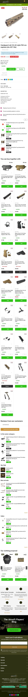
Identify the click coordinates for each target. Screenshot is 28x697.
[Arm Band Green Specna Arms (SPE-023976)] (3, 130)
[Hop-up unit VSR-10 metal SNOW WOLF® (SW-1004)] (3, 505)
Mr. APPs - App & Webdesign (15, 692)
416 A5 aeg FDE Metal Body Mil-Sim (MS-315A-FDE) (20, 177)
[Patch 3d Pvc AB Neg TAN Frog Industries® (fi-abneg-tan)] (3, 533)
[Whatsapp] (18, 695)
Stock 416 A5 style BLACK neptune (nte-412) (20, 263)
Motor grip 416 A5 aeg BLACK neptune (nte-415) (20, 234)
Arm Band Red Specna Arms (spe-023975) (15, 122)
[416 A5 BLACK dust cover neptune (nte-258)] (21, 339)
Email (8, 79)
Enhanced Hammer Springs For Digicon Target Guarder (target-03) (16, 539)
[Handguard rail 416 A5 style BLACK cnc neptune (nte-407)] (21, 282)
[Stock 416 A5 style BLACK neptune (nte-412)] (21, 253)
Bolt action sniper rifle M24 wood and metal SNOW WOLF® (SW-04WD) (15, 491)
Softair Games (10, 691)
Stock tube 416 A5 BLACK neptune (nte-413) (6, 206)
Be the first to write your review (10, 429)
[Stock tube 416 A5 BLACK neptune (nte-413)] (7, 196)
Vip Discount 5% (9, 468)
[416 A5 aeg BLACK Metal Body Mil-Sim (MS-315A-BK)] (7, 167)
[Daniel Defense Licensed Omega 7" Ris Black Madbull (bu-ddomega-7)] (3, 445)
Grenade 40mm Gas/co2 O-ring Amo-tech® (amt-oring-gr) (16, 520)
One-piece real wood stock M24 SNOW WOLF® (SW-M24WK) (16, 484)
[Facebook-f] (10, 695)
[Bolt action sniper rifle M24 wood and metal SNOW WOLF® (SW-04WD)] (3, 491)
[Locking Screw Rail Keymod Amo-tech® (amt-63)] (3, 527)
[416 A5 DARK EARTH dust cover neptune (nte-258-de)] (7, 367)
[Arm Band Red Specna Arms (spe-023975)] (3, 124)
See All (25, 512)
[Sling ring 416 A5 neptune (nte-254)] (7, 225)
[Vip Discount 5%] (3, 470)
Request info (4, 72)
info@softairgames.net (14, 681)
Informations (21, 599)
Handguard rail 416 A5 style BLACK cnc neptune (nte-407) (20, 292)
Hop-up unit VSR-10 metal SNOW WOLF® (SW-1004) (16, 504)
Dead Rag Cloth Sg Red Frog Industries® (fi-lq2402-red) (15, 148)
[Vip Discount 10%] (3, 475)
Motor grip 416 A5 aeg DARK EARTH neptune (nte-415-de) (6, 263)
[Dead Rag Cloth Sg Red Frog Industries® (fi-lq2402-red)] (3, 149)
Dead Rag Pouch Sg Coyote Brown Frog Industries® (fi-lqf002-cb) (14, 141)
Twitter (6, 79)
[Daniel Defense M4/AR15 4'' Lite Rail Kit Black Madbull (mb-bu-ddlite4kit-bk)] (3, 452)
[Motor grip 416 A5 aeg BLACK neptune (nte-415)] (21, 225)
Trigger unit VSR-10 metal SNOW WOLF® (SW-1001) (16, 497)
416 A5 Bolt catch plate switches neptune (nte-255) (6, 320)
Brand (2, 86)
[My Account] (26, 2)
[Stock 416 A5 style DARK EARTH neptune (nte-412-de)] (7, 282)
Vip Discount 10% (9, 473)
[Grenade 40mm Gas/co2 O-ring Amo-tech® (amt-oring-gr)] (3, 520)
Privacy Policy (14, 652)
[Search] (18, 1)
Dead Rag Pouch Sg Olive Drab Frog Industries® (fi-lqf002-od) (16, 134)
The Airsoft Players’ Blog (14, 620)
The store (7, 599)
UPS (21, 611)
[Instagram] (12, 695)
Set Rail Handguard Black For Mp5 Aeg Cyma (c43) (15, 437)
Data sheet (3, 83)
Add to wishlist (4, 74)
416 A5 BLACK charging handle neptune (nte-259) (20, 377)
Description (4, 91)
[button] (2, 20)
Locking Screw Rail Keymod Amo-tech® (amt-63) (16, 525)
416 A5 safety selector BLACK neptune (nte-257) (6, 349)
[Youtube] (14, 695)
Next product (26, 42)
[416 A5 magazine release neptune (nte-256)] (21, 310)
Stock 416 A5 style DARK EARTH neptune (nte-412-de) (7, 292)
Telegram (12, 79)
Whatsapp (10, 79)
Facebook (4, 79)
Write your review (5, 49)
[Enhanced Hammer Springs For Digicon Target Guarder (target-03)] (3, 540)
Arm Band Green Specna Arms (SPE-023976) (15, 128)
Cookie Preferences (22, 691)
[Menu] (1, 2)
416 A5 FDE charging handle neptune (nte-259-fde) (6, 406)
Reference (3, 87)
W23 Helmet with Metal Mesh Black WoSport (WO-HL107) (6, 569)
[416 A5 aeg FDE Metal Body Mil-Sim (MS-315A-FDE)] (21, 167)
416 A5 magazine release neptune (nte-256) (20, 320)
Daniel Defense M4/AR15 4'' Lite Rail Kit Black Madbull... (15, 451)
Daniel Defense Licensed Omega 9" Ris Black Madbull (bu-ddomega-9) (15, 458)
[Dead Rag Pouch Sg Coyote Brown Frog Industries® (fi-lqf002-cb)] (3, 142)
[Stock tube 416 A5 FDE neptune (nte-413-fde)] (21, 196)
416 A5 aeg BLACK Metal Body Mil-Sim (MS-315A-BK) (7, 177)
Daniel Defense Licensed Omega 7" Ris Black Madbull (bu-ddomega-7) (15, 444)
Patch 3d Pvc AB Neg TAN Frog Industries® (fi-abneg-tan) (16, 532)
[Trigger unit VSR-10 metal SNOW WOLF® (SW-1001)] (3, 498)
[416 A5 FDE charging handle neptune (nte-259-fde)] (7, 396)
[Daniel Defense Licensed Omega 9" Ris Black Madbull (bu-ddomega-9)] (3, 459)
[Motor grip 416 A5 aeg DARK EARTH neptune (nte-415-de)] (7, 253)
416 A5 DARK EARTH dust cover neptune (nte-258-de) (6, 377)
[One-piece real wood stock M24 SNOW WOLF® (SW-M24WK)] (3, 485)
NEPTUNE (6, 62)
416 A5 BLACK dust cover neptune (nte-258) (20, 349)
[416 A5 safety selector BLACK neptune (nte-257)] (7, 339)
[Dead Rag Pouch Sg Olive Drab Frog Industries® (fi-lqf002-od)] (3, 135)
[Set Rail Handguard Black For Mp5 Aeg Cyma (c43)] (3, 438)
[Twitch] (16, 695)
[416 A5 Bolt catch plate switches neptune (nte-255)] (7, 310)
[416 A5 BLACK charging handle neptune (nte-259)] (21, 367)
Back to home (24, 42)
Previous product (23, 42)
